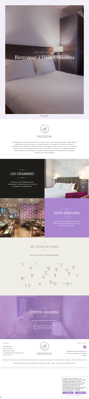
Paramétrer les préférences (74, 395)
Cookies (53, 363)
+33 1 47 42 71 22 (8, 355)
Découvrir (44, 116)
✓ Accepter (68, 392)
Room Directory (41, 363)
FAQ (48, 363)
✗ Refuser (80, 392)
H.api (57, 363)
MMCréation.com (71, 363)
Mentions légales (31, 363)
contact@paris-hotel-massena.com (13, 353)
